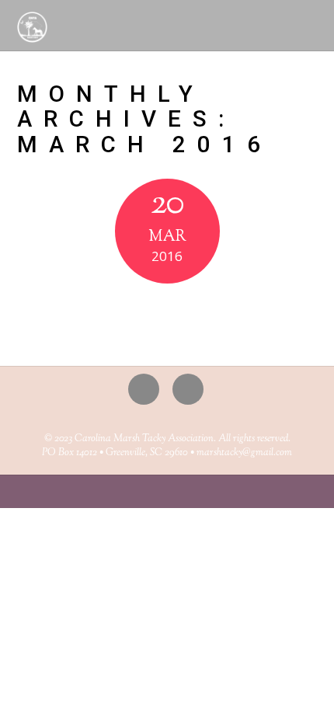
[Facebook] (190, 388)
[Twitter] (146, 388)
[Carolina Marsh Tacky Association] (32, 34)
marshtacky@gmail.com (244, 453)
